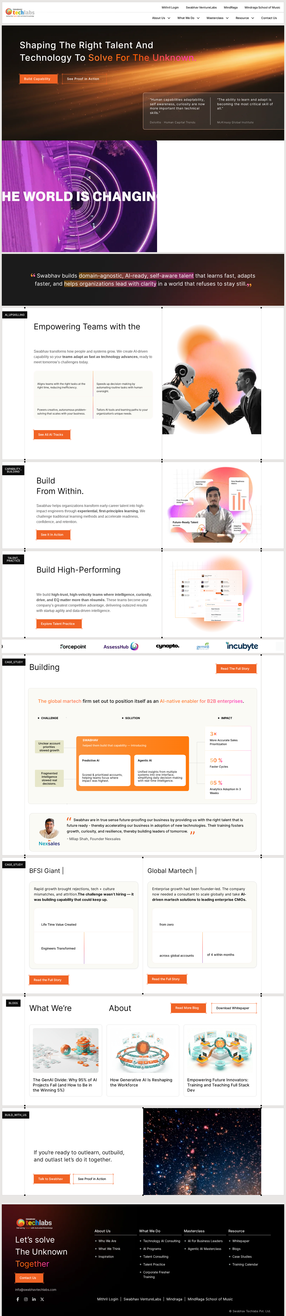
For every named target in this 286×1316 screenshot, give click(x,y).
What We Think (109, 1249)
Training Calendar (245, 1264)
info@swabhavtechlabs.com (35, 1289)
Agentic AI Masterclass (204, 1249)
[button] (168, 18)
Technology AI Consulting (161, 1241)
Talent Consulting (155, 1256)
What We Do (185, 18)
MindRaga (231, 7)
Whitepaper (240, 1241)
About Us (158, 18)
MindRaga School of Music (210, 1299)
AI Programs (152, 1249)
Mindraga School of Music (262, 7)
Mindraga (174, 1299)
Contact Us (269, 18)
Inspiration (106, 1256)
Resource (242, 18)
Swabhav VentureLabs (201, 7)
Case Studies (242, 1256)
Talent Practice (154, 1264)
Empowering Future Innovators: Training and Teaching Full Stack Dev (218, 1085)
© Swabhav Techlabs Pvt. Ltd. (250, 1311)
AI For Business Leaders (205, 1241)
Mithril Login (170, 7)
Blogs (236, 1249)
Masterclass (215, 18)
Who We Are (107, 1241)
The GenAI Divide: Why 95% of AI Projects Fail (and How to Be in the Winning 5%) (65, 1085)
